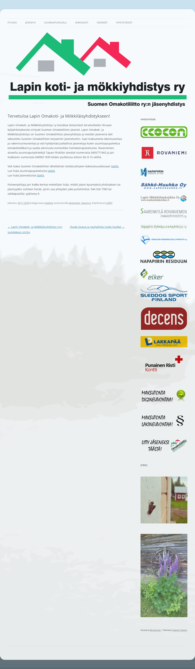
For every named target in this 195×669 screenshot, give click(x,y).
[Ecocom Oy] (164, 137)
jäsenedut (74, 203)
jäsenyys (86, 203)
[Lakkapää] (164, 346)
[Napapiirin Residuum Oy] (164, 262)
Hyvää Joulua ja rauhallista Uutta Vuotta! (97, 227)
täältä (114, 166)
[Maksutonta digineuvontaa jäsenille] (164, 402)
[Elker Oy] (152, 278)
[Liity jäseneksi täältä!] (164, 451)
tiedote (49, 203)
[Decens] (164, 329)
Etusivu (12, 22)
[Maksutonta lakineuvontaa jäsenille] (164, 426)
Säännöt (102, 22)
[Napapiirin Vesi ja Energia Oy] (152, 175)
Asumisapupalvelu (55, 22)
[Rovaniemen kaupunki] (164, 161)
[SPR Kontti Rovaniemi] (164, 372)
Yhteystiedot (124, 22)
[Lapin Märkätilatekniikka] (164, 201)
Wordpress (155, 630)
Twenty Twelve (179, 630)
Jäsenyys (30, 22)
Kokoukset (81, 22)
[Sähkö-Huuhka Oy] (164, 188)
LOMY (108, 203)
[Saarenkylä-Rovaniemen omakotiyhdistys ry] (164, 217)
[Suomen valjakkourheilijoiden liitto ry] (164, 300)
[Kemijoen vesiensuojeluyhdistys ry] (164, 244)
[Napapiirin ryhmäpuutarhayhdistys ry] (164, 228)
